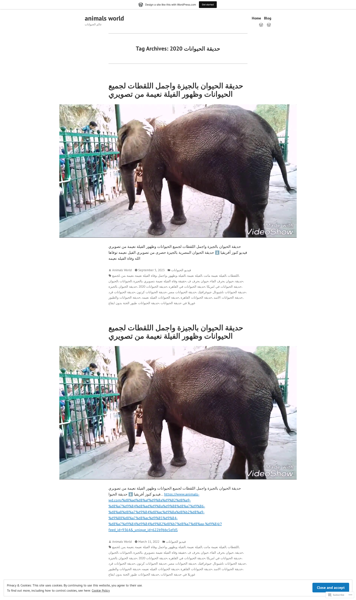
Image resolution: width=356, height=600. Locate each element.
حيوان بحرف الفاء (222, 281)
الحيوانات (126, 281)
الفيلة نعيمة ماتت (215, 275)
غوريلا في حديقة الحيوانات (178, 303)
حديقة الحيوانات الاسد (228, 297)
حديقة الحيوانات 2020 (153, 286)
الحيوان (113, 281)
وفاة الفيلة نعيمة (145, 275)
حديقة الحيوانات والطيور (124, 297)
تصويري (149, 281)
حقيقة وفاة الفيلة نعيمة (171, 281)
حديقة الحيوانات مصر (182, 292)
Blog (267, 18)
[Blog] (268, 24)
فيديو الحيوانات (181, 270)
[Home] (262, 24)
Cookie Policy (101, 590)
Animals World (122, 270)
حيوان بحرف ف (198, 281)
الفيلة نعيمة (194, 275)
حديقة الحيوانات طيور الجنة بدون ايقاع (133, 303)
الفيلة (182, 275)
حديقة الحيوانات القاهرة (196, 297)
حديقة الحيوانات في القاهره (187, 286)
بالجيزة (137, 281)
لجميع (116, 275)
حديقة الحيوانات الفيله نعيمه (160, 297)
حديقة (239, 281)
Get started (208, 4)
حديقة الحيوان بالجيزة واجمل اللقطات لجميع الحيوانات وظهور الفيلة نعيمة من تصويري (175, 90)
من (123, 275)
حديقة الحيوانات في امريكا (224, 286)
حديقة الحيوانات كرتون (152, 292)
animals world (104, 18)
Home (256, 18)
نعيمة (130, 275)
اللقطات (233, 275)
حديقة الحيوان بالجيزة (122, 286)
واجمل (162, 275)
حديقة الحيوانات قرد (121, 292)
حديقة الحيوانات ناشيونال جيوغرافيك (222, 292)
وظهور (172, 275)
